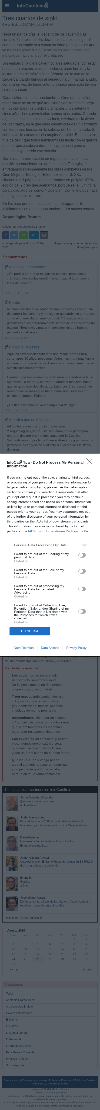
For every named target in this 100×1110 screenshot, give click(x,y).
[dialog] (50, 555)
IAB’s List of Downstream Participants (55, 531)
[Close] (91, 462)
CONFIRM (29, 631)
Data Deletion (24, 648)
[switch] (82, 555)
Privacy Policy (76, 648)
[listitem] (50, 545)
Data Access (50, 648)
